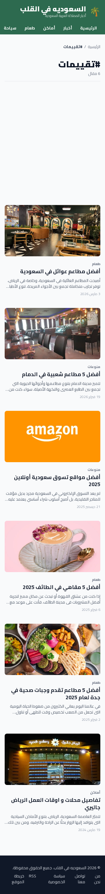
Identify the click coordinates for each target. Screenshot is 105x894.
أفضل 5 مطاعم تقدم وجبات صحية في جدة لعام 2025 (55, 693)
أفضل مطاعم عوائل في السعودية (60, 271)
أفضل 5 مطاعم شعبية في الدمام (61, 374)
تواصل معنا (80, 879)
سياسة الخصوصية (56, 879)
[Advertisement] (52, 143)
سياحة (10, 28)
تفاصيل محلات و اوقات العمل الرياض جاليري (55, 803)
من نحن (97, 879)
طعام (29, 28)
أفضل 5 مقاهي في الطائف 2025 (61, 587)
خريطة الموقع (18, 879)
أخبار (67, 28)
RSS (32, 876)
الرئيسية (88, 28)
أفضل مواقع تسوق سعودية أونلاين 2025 (57, 480)
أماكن (49, 28)
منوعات (94, 366)
